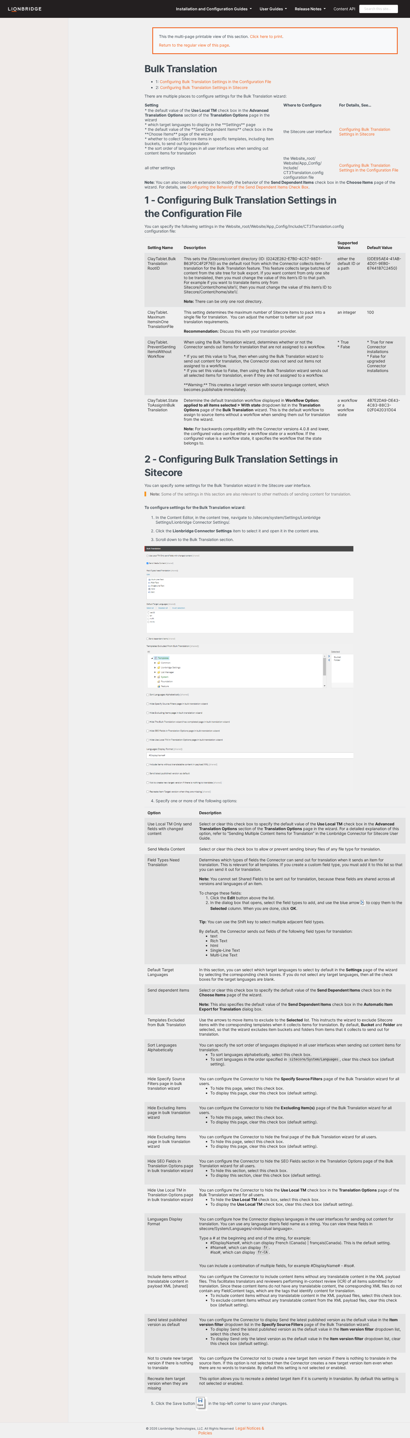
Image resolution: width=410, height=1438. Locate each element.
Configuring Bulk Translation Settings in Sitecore (204, 87)
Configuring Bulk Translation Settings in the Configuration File (215, 81)
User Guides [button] (272, 8)
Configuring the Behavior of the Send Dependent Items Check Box (247, 187)
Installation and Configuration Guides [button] (212, 8)
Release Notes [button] (308, 8)
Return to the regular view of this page (194, 45)
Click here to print (266, 36)
